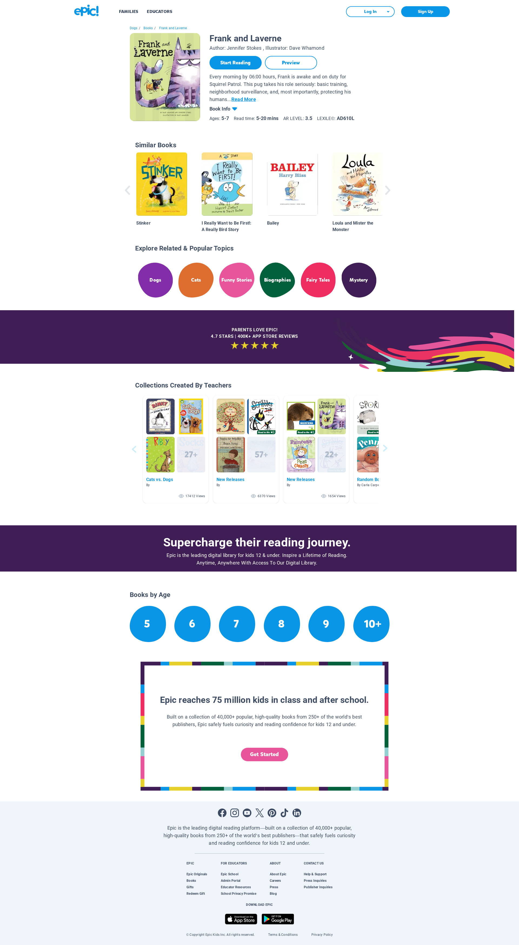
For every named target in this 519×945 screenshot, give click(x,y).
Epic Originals (197, 874)
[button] (176, 449)
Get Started (264, 754)
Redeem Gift (196, 894)
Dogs (134, 28)
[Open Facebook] (222, 813)
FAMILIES (128, 11)
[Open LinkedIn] (296, 813)
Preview (291, 62)
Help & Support (315, 874)
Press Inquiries (315, 881)
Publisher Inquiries (318, 887)
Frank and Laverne (173, 28)
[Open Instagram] (234, 813)
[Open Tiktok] (284, 813)
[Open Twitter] (259, 813)
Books (148, 28)
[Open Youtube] (247, 813)
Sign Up (425, 11)
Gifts (190, 887)
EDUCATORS (159, 11)
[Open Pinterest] (272, 813)
